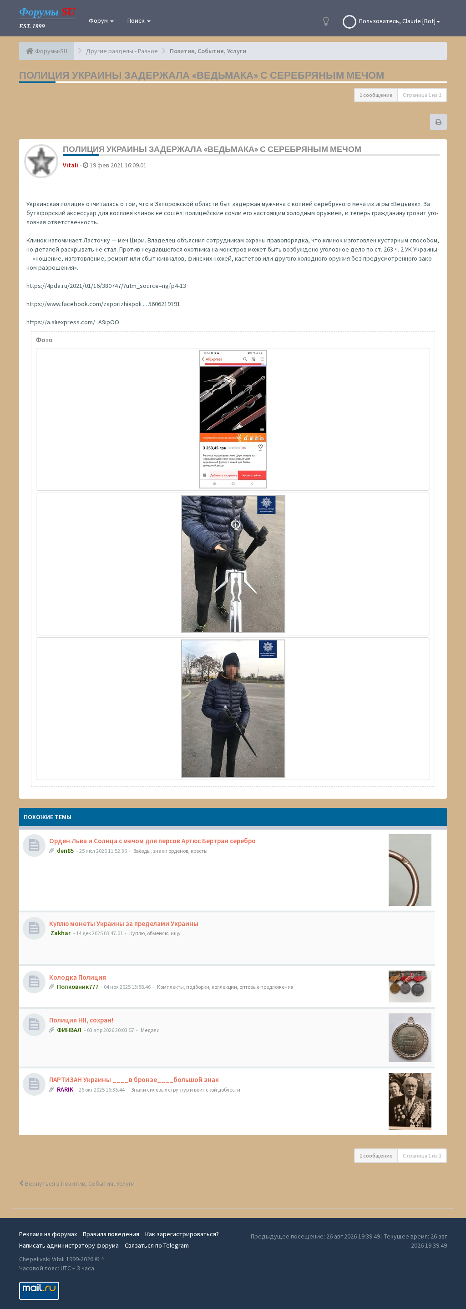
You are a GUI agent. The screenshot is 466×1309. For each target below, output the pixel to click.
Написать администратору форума (69, 1245)
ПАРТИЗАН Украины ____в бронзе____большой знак (134, 1079)
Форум (99, 20)
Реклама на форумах (48, 1234)
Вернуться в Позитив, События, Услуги (79, 1183)
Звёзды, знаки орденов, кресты (170, 850)
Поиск (136, 20)
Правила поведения (111, 1234)
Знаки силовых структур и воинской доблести (185, 1089)
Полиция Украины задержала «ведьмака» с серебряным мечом (201, 75)
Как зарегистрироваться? (182, 1234)
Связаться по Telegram (157, 1245)
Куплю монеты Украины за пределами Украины (123, 923)
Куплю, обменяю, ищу (155, 933)
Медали (150, 1030)
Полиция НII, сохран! (81, 1020)
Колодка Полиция (77, 977)
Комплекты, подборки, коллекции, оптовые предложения (225, 986)
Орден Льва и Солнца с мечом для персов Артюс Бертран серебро (152, 840)
